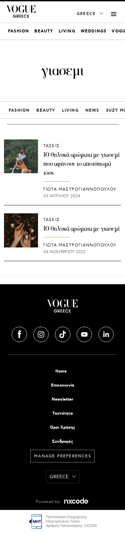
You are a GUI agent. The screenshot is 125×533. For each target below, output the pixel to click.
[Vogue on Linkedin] (106, 333)
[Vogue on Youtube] (85, 333)
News (92, 110)
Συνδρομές (62, 441)
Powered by (48, 501)
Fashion (19, 110)
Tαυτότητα (62, 413)
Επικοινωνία (62, 385)
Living (70, 110)
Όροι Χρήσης (62, 427)
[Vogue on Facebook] (20, 333)
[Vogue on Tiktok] (63, 333)
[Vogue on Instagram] (41, 333)
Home (61, 371)
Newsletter (62, 399)
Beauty (45, 110)
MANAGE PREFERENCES (62, 456)
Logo (62, 308)
